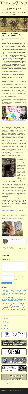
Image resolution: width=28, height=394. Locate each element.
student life (17, 308)
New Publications (6, 322)
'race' (3, 290)
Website (15, 279)
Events (17, 38)
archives (18, 290)
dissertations (8, 293)
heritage (4, 297)
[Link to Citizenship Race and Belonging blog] (14, 354)
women (10, 310)
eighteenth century (12, 294)
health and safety (18, 296)
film (18, 294)
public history (6, 305)
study (6, 309)
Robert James (5, 38)
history (13, 297)
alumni (12, 290)
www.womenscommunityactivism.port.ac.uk (14, 218)
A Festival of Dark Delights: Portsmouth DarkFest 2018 (15, 248)
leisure (10, 299)
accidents (7, 290)
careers (17, 291)
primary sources (19, 303)
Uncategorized (5, 328)
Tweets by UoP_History (5, 383)
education (4, 294)
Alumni (4, 316)
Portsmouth (8, 303)
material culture (11, 300)
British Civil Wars (9, 291)
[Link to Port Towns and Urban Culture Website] (14, 362)
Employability (5, 318)
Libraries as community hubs (7, 247)
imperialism (4, 299)
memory (17, 300)
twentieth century (17, 309)
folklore (5, 296)
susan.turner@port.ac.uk (17, 210)
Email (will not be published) (20, 276)
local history (21, 299)
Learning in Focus (6, 321)
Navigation (6, 16)
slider (8, 308)
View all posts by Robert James (15, 241)
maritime (3, 300)
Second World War (18, 305)
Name (16, 273)
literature (14, 299)
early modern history (19, 293)
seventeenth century (8, 306)
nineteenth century (13, 302)
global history (11, 296)
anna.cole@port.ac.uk (6, 210)
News (20, 38)
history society (22, 297)
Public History (5, 325)
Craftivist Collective (5, 91)
